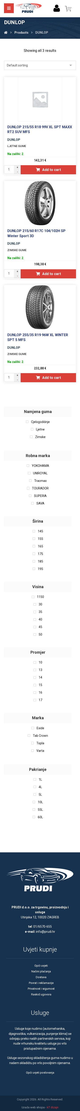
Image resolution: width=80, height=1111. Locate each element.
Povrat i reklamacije (41, 983)
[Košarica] (68, 8)
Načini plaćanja (41, 971)
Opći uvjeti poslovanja (40, 1072)
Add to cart (51, 170)
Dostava (41, 977)
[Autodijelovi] (28, 8)
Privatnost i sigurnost (41, 988)
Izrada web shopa (33, 1107)
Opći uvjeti (41, 965)
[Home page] (6, 32)
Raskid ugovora (41, 994)
